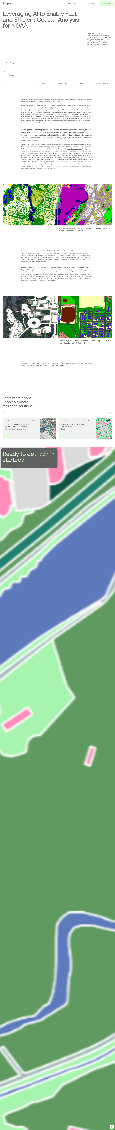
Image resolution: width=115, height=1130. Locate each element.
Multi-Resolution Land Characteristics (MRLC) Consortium (44, 159)
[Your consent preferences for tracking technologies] (112, 1127)
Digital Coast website (74, 149)
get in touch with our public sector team (51, 365)
